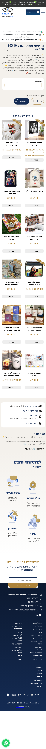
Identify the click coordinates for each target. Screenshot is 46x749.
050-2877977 (32, 647)
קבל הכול (23, 733)
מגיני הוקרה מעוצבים (38, 697)
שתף (8, 94)
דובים (20, 704)
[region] (23, 732)
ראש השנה (18, 696)
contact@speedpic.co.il (29, 655)
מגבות (20, 708)
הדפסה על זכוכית (36, 701)
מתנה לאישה (37, 672)
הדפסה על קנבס (36, 684)
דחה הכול (23, 744)
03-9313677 (33, 651)
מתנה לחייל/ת (37, 704)
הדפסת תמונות (17, 693)
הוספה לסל (23, 150)
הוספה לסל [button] (12, 206)
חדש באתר (18, 672)
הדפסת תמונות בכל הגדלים (17, 676)
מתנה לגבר (38, 675)
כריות (20, 681)
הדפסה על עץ (37, 687)
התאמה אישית (23, 738)
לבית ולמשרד (17, 684)
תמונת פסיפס (37, 708)
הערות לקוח (38, 131)
